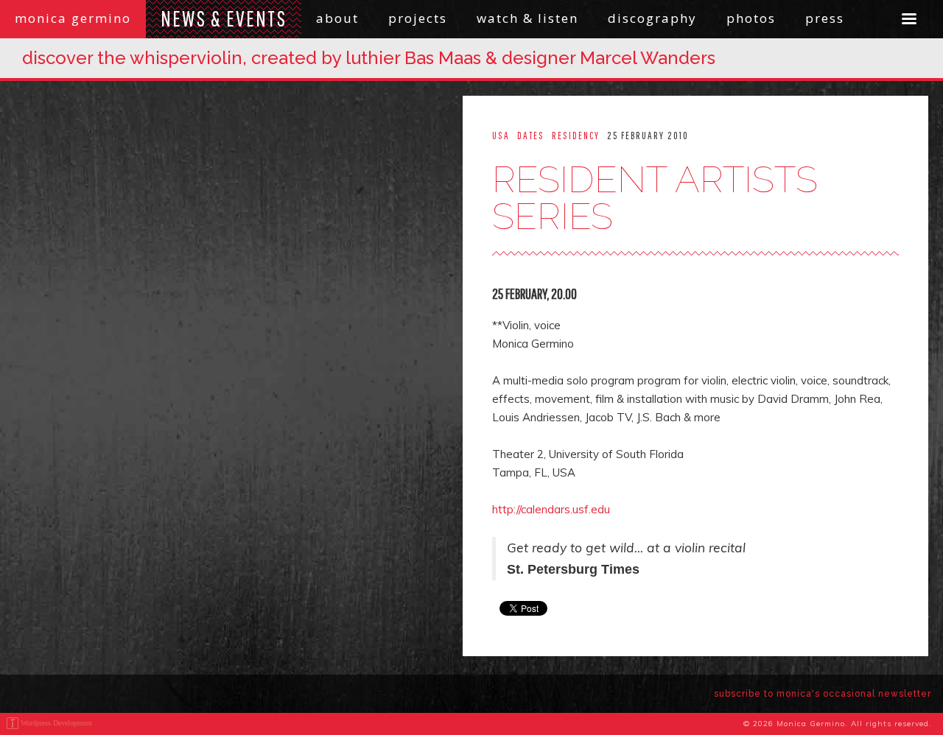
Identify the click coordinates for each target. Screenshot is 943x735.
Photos (751, 18)
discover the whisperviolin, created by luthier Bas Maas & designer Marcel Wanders (368, 57)
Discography (652, 18)
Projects (417, 18)
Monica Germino (73, 18)
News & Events (224, 18)
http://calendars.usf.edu (551, 509)
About (337, 18)
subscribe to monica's (822, 694)
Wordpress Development (56, 723)
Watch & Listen (527, 18)
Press (824, 18)
